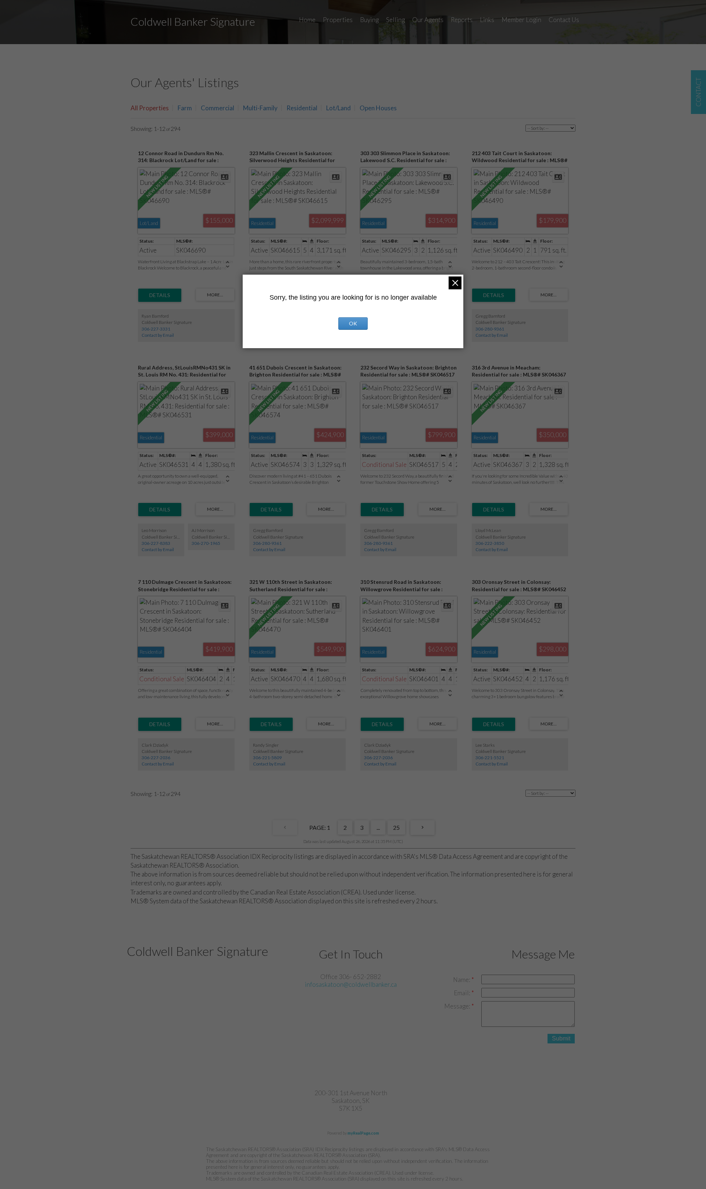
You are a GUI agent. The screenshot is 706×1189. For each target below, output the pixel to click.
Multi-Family (260, 108)
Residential (301, 108)
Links (487, 20)
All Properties (150, 108)
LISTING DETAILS (159, 295)
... (378, 827)
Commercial (217, 108)
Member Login (521, 20)
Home (307, 20)
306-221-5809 (267, 757)
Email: (462, 993)
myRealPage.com (363, 1133)
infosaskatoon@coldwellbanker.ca (351, 984)
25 (396, 827)
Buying (369, 20)
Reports (462, 20)
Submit (561, 1038)
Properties (338, 20)
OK (353, 323)
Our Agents (427, 20)
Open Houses (378, 108)
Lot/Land (338, 108)
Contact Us (564, 20)
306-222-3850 (489, 543)
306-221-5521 (489, 757)
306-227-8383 (156, 543)
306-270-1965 (206, 543)
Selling (395, 20)
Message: (457, 1006)
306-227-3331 (156, 329)
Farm (185, 108)
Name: (462, 979)
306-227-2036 (156, 757)
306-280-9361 (489, 329)
